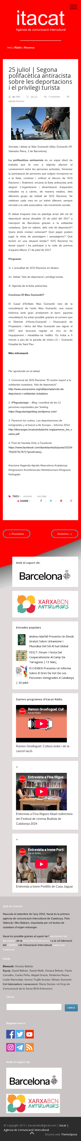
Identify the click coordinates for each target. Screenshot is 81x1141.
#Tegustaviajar (20, 402)
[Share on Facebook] (41, 501)
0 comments (54, 97)
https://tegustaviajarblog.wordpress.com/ (32, 411)
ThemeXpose (69, 1134)
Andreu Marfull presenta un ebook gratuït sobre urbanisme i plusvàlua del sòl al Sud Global (51, 641)
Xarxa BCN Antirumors (36, 940)
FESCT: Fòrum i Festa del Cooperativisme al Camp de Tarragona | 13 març (47, 657)
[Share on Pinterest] (61, 501)
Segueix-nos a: (16, 1023)
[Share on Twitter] (51, 501)
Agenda (11, 101)
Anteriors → (64, 533)
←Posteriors (16, 533)
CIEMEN (12, 944)
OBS (18, 97)
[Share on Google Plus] (71, 501)
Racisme (20, 101)
